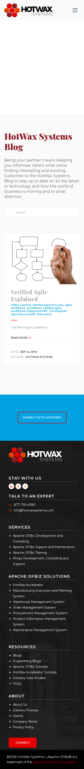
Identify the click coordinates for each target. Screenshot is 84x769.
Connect (23, 742)
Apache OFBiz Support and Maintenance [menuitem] (44, 547)
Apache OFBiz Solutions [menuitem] (39, 576)
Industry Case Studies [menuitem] (29, 678)
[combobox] (42, 212)
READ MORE (19, 337)
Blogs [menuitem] (17, 655)
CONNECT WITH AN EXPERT (42, 417)
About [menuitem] (17, 696)
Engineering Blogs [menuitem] (27, 661)
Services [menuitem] (19, 527)
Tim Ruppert (58, 311)
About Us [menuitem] (20, 705)
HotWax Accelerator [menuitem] (28, 585)
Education (44, 314)
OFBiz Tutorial (21, 305)
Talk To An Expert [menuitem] (31, 496)
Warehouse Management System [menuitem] (38, 602)
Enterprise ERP (37, 311)
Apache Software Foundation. (55, 762)
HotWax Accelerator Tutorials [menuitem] (34, 672)
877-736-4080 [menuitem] (25, 505)
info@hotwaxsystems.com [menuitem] (34, 510)
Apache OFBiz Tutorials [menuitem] (30, 667)
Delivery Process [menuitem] (25, 710)
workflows (34, 308)
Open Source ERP (23, 314)
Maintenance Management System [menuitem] (40, 630)
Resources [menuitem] (22, 647)
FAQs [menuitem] (17, 684)
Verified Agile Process (48, 305)
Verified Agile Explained (29, 295)
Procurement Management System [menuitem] (40, 613)
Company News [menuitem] (25, 721)
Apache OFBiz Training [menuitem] (30, 553)
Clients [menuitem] (18, 716)
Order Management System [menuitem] (34, 607)
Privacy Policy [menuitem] (23, 727)
